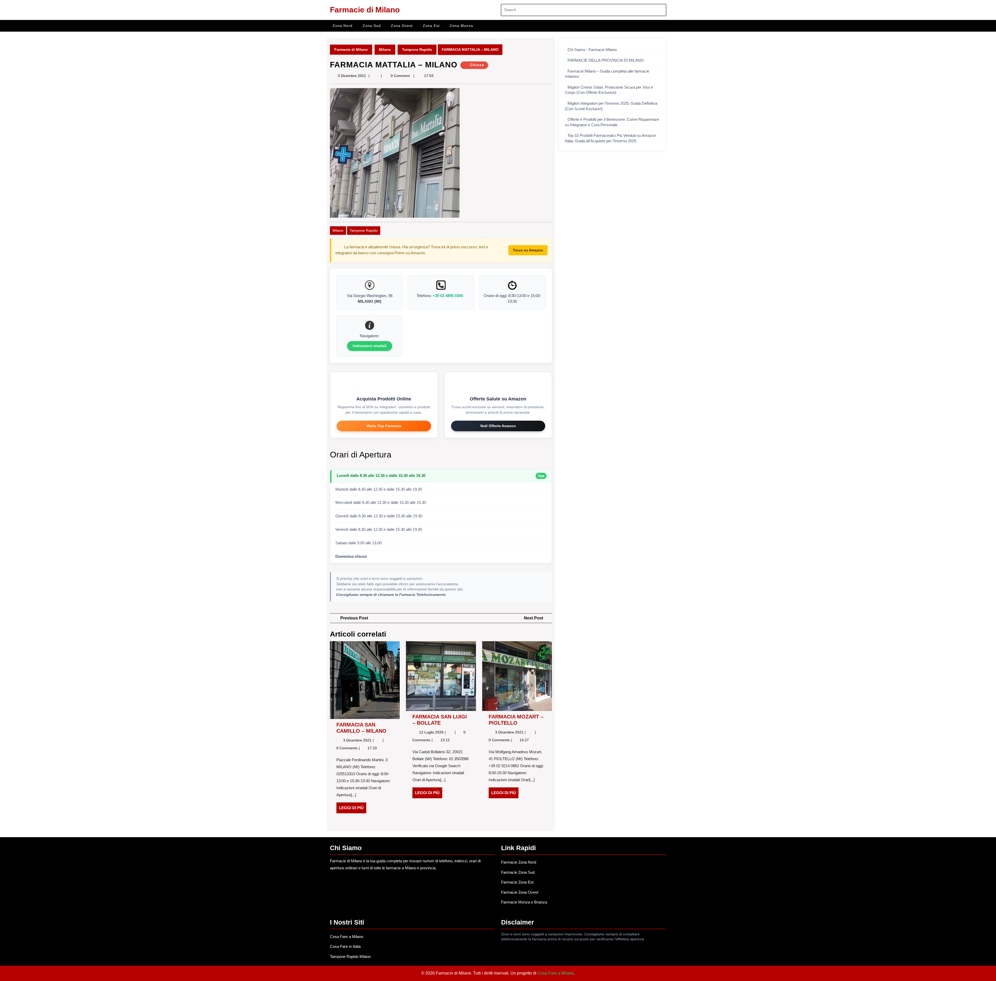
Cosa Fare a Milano (346, 936)
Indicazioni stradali (369, 346)
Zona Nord (342, 26)
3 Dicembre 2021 (352, 76)
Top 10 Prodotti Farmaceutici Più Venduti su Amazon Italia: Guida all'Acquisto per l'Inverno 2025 (610, 138)
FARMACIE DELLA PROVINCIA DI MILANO (606, 60)
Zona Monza (461, 26)
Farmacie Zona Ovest (519, 892)
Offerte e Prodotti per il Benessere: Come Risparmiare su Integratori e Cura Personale (612, 122)
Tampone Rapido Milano (350, 956)
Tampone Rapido (417, 49)
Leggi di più (352, 809)
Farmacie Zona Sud (518, 872)
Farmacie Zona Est (517, 882)
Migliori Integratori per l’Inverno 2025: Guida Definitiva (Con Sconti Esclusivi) (611, 106)
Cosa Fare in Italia (345, 946)
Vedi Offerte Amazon (498, 426)
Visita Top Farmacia (383, 426)
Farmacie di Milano (365, 9)
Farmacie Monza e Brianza (524, 902)
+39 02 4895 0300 (448, 295)
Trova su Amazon (528, 250)
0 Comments (347, 748)
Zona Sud (372, 26)
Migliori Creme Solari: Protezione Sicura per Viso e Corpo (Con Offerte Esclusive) (609, 90)
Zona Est (431, 26)
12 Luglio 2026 (432, 732)
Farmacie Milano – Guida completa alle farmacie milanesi (607, 74)
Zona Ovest (402, 26)
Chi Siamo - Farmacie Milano (592, 50)
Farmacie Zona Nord (518, 862)
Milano (385, 49)
